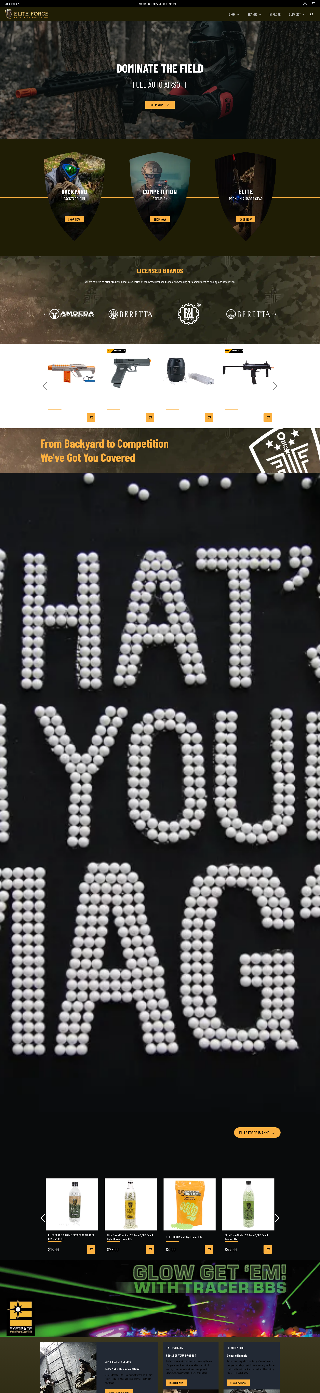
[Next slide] (275, 314)
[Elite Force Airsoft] (27, 14)
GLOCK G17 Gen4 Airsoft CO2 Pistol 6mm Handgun (129, 405)
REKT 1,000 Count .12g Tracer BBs (184, 1237)
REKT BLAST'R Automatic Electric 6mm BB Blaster (71, 405)
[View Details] (91, 417)
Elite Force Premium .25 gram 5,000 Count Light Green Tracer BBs (130, 1237)
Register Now (176, 1382)
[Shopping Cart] (313, 3)
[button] (234, 14)
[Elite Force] (248, 314)
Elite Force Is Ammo (254, 1132)
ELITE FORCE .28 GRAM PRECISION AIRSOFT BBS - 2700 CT (71, 1237)
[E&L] (189, 314)
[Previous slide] (44, 314)
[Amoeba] (72, 314)
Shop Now (157, 105)
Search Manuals (238, 1382)
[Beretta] (130, 314)
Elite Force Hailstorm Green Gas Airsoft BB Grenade (189, 405)
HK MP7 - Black (233, 405)
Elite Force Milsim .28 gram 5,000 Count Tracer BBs (246, 1237)
